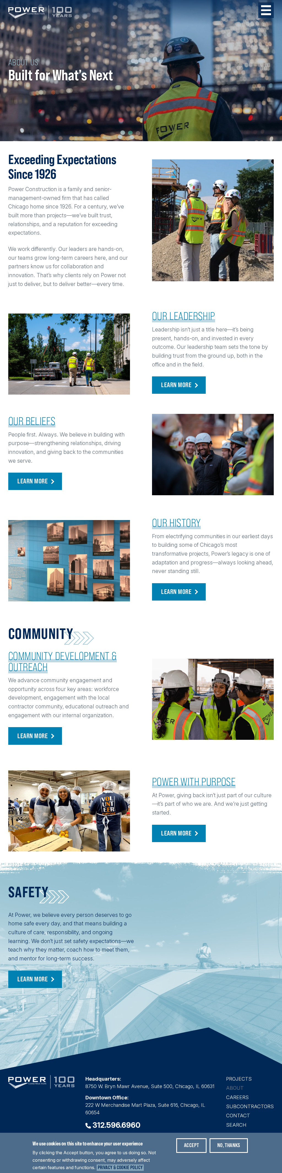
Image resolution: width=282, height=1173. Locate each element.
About (235, 1088)
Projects (239, 1079)
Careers (237, 1097)
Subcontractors (250, 1106)
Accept (191, 1145)
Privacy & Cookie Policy (120, 1167)
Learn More (176, 385)
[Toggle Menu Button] (266, 10)
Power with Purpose (193, 781)
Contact (238, 1115)
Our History (176, 522)
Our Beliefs (31, 421)
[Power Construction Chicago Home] (41, 1087)
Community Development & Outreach (62, 661)
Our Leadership (183, 316)
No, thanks (228, 1145)
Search (236, 1125)
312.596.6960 (116, 1125)
